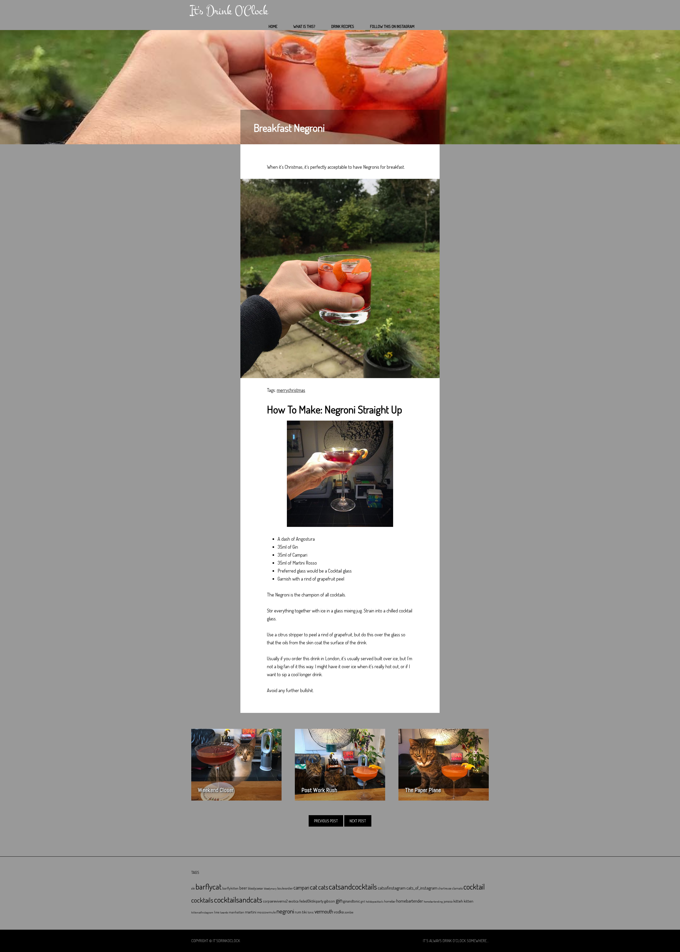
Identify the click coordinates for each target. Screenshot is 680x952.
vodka (339, 912)
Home (273, 26)
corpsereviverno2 (275, 901)
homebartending (433, 901)
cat (313, 887)
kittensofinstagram (202, 912)
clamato (457, 888)
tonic (311, 912)
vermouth (323, 911)
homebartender (409, 901)
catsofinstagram (392, 888)
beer (243, 888)
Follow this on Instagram (392, 26)
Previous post (326, 820)
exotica (293, 901)
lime (216, 912)
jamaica (448, 901)
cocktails (202, 900)
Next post (358, 820)
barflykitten (230, 888)
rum (298, 912)
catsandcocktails (353, 886)
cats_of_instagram (421, 888)
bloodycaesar (255, 888)
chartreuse (444, 888)
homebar (390, 901)
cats (323, 887)
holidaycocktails (374, 901)
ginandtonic (351, 901)
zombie (349, 912)
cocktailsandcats (238, 899)
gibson (329, 901)
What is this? (304, 26)
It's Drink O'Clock (229, 11)
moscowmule (266, 912)
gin (339, 900)
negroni (285, 911)
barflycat (209, 886)
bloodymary (270, 888)
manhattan (236, 912)
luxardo (224, 912)
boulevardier (285, 888)
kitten (468, 901)
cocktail (474, 886)
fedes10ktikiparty (311, 901)
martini (250, 912)
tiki (304, 912)
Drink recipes (342, 26)
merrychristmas (291, 390)
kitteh (458, 901)
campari (301, 887)
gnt (363, 901)
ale (193, 888)
